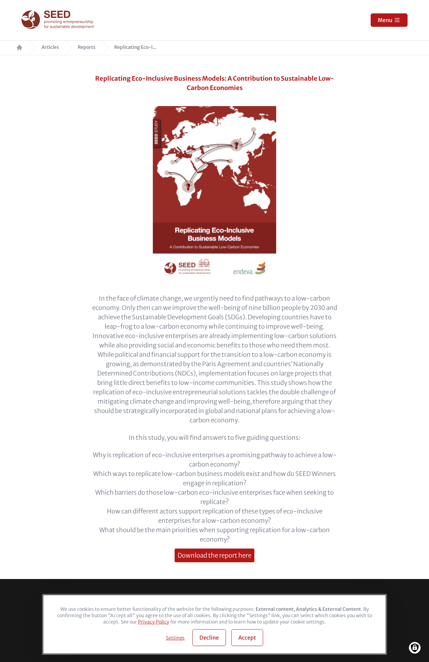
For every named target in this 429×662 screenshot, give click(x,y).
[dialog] (214, 624)
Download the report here (214, 555)
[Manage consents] (415, 648)
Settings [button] (175, 638)
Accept (247, 637)
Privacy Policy (153, 622)
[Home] (58, 20)
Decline (209, 637)
